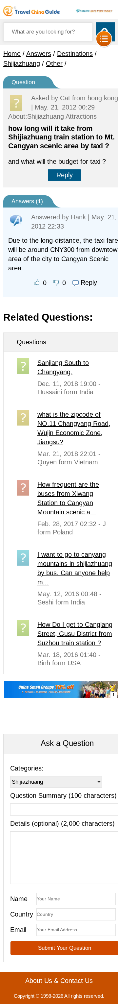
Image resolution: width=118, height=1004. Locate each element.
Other (54, 63)
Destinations (75, 53)
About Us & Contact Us (59, 980)
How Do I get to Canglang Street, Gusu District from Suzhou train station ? (74, 634)
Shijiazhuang (21, 63)
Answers (38, 53)
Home (12, 53)
